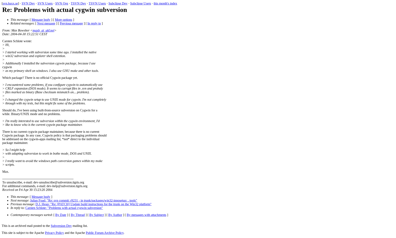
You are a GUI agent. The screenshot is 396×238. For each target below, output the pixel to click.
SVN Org (61, 3)
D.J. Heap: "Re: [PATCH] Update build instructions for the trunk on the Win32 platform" (93, 204)
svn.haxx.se (10, 3)
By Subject (96, 215)
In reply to (94, 23)
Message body (41, 19)
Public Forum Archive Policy (105, 232)
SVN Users (45, 3)
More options (63, 19)
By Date (60, 215)
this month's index (165, 3)
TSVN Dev (78, 3)
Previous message (71, 23)
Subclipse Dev (117, 3)
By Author (115, 215)
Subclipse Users (140, 3)
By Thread (78, 215)
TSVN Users (97, 3)
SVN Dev (28, 3)
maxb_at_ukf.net (43, 30)
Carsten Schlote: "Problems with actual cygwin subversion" (64, 208)
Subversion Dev (61, 226)
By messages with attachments (146, 215)
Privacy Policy (54, 232)
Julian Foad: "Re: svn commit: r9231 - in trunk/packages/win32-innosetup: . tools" (83, 200)
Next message (46, 23)
